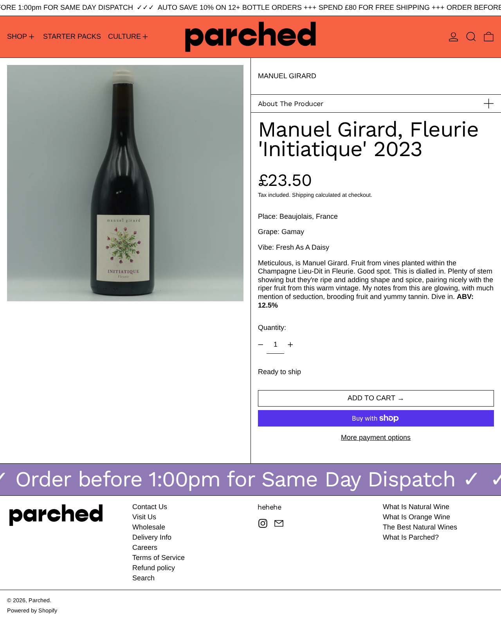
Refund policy (153, 568)
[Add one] (290, 344)
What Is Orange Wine (416, 517)
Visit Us (144, 517)
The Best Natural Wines (420, 527)
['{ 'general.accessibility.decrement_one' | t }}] (260, 344)
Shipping (303, 195)
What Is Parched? (411, 537)
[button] (471, 37)
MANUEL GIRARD (287, 76)
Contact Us (149, 507)
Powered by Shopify (32, 610)
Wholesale (148, 527)
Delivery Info (151, 537)
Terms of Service (158, 558)
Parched (39, 600)
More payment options (376, 437)
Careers (144, 547)
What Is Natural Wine (416, 507)
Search (143, 578)
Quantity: (272, 327)
